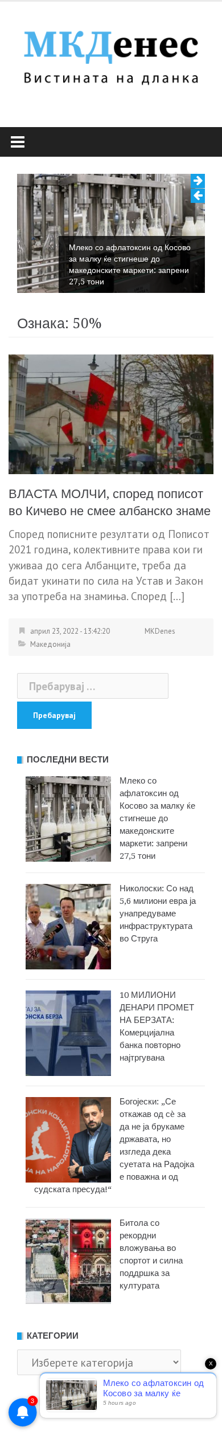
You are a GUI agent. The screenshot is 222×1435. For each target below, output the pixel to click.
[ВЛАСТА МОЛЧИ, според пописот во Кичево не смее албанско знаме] (111, 413)
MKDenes (160, 631)
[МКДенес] (111, 55)
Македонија (50, 644)
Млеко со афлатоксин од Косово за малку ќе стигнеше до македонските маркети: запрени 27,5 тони (130, 264)
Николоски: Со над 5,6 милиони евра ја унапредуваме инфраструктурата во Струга (158, 913)
